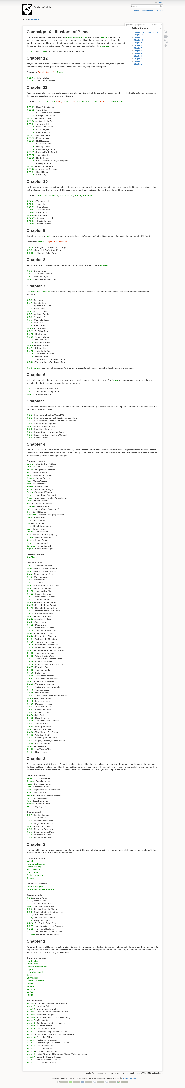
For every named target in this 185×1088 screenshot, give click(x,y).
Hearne (30, 486)
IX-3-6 (29, 829)
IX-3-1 (29, 815)
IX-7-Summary (33, 368)
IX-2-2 (29, 901)
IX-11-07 (30, 124)
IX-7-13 (30, 337)
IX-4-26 (30, 636)
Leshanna (62, 242)
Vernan (30, 778)
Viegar (30, 795)
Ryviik (29, 489)
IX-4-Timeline (33, 557)
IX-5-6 (29, 429)
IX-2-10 (30, 923)
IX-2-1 (29, 898)
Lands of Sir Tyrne (35, 886)
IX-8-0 (29, 271)
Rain (29, 789)
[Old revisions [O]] (166, 36)
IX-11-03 (30, 113)
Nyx (67, 195)
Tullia (61, 195)
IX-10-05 (31, 212)
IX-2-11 (30, 926)
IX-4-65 (30, 746)
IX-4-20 (30, 619)
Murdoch (31, 467)
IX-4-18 (30, 613)
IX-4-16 (30, 608)
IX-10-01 (31, 201)
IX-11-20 (30, 160)
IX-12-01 (31, 78)
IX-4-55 (30, 718)
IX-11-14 (30, 144)
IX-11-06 (30, 121)
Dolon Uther (32, 964)
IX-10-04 (31, 209)
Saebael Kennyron (35, 875)
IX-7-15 (30, 342)
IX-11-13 (30, 141)
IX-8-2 (29, 276)
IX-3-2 (29, 818)
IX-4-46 (30, 693)
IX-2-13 (30, 932)
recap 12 (31, 1034)
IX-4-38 (30, 670)
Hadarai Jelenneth (35, 972)
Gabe (29, 517)
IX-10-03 (31, 207)
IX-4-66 (30, 749)
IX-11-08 (30, 127)
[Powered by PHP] (86, 1082)
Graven (30, 492)
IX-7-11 (30, 331)
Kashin (49, 236)
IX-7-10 (30, 328)
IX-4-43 (30, 684)
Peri (54, 72)
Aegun (41, 242)
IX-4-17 (30, 611)
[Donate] (74, 1082)
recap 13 (31, 1037)
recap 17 (31, 1048)
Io (27, 520)
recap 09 (31, 1026)
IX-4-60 (30, 732)
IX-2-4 (29, 906)
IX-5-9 (29, 437)
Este (46, 101)
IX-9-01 (30, 250)
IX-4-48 (30, 698)
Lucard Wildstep (34, 867)
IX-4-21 (30, 622)
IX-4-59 (30, 729)
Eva (71, 195)
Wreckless (31, 515)
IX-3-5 (29, 826)
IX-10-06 (31, 215)
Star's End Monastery (40, 291)
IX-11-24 (30, 172)
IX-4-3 (29, 571)
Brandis (30, 803)
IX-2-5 (29, 909)
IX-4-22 (30, 625)
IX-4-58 (30, 726)
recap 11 (31, 1031)
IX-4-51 (30, 707)
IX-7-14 (30, 339)
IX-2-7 (29, 915)
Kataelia (30, 986)
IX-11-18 (30, 155)
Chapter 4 (138, 56)
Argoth (30, 548)
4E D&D (30, 51)
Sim (28, 806)
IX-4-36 (30, 664)
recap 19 (31, 1054)
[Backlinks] (166, 41)
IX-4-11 (30, 594)
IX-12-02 (31, 81)
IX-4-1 (29, 565)
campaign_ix (34, 20)
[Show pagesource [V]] (166, 32)
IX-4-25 (30, 633)
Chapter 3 (138, 59)
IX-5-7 (29, 432)
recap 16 (31, 1045)
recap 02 (31, 1006)
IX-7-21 (30, 359)
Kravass (104, 101)
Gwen (40, 101)
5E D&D (42, 51)
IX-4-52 (30, 709)
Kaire (29, 801)
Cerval (30, 532)
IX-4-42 (30, 681)
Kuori (29, 481)
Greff (29, 472)
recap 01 (31, 1003)
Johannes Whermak (36, 981)
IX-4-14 (30, 602)
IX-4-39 (30, 673)
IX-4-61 (30, 735)
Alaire (29, 509)
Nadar (29, 475)
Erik (28, 503)
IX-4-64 (30, 743)
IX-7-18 (30, 351)
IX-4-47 (30, 695)
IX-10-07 (31, 218)
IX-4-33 (30, 656)
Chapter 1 (138, 64)
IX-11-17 (30, 152)
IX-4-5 (29, 577)
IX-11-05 (30, 118)
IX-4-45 (30, 690)
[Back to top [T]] (166, 45)
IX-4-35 (30, 661)
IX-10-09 (31, 224)
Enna (29, 526)
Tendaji (59, 101)
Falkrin (30, 995)
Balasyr (30, 470)
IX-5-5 (29, 426)
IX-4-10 (30, 591)
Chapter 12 (138, 35)
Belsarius (31, 546)
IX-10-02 (31, 204)
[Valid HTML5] (98, 1082)
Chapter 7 (138, 48)
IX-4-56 (30, 721)
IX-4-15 (30, 605)
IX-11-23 (30, 169)
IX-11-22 (30, 166)
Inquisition (104, 265)
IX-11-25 (30, 175)
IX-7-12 (30, 334)
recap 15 (31, 1043)
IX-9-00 (30, 247)
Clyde (48, 72)
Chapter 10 (138, 40)
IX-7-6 (29, 317)
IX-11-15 (30, 146)
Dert (28, 512)
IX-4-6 (29, 580)
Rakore (104, 37)
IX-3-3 (29, 820)
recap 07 (31, 1020)
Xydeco (95, 101)
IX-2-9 (29, 920)
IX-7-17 (30, 348)
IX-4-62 (30, 738)
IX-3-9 (29, 837)
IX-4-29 (30, 644)
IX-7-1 (29, 303)
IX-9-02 (30, 253)
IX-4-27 (30, 639)
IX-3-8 (29, 835)
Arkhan (30, 498)
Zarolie (60, 72)
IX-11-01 (30, 107)
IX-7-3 (29, 308)
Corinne (30, 506)
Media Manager (148, 10)
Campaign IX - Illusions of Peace (147, 32)
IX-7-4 (29, 311)
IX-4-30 (30, 647)
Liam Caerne (32, 872)
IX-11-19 (30, 158)
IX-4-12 (30, 596)
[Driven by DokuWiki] (122, 1082)
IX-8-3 (29, 279)
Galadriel (81, 101)
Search (161, 6)
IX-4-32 (30, 653)
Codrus (30, 537)
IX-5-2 (29, 418)
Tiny (28, 523)
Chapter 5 (138, 53)
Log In (160, 2)
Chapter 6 (138, 51)
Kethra (41, 195)
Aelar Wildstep (33, 869)
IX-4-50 (30, 704)
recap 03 (31, 1009)
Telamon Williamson (36, 864)
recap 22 (31, 1062)
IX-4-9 (29, 588)
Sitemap (159, 10)
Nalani (66, 101)
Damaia (41, 72)
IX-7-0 (29, 300)
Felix (29, 792)
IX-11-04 (30, 115)
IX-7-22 (30, 362)
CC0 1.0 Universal (129, 1078)
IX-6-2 (29, 391)
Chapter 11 (138, 37)
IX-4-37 (30, 667)
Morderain (87, 195)
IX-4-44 (30, 687)
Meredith (31, 989)
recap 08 (31, 1023)
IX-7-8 (29, 323)
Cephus (30, 969)
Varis (29, 484)
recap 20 (31, 1057)
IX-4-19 (30, 616)
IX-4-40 (30, 676)
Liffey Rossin (32, 978)
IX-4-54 (30, 715)
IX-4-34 (30, 659)
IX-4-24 (30, 630)
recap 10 (31, 1028)
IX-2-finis (31, 934)
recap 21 (31, 1060)
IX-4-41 (30, 678)
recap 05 (31, 1014)
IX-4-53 (30, 712)
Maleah (30, 861)
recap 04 (31, 1011)
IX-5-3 (29, 421)
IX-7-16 (30, 345)
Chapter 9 (138, 43)
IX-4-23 (30, 628)
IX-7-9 (29, 325)
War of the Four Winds (76, 37)
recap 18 (31, 1051)
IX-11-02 (30, 110)
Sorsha (30, 464)
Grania (30, 983)
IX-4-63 (30, 741)
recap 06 (31, 1017)
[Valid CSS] (110, 1082)
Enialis (48, 195)
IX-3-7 (29, 832)
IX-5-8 (29, 435)
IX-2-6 (29, 912)
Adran (29, 543)
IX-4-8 (29, 585)
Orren (29, 500)
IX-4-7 (29, 582)
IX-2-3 (29, 903)
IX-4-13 (30, 599)
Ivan (28, 529)
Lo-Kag (30, 992)
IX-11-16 (30, 149)
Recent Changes (133, 10)
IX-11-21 (30, 163)
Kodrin (30, 540)
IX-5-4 (29, 423)
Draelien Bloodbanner (37, 966)
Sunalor (30, 975)
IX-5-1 (29, 415)
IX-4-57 (30, 723)
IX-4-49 (30, 701)
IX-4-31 (30, 650)
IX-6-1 (29, 388)
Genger (48, 242)
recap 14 (31, 1040)
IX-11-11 (30, 135)
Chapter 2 (138, 61)
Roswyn (30, 478)
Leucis (55, 195)
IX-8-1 (29, 274)
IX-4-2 (29, 568)
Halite (52, 101)
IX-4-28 (30, 642)
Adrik (29, 534)
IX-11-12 (30, 138)
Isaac (88, 101)
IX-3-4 (29, 823)
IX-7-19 (30, 354)
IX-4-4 (29, 574)
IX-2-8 (29, 917)
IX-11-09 (30, 130)
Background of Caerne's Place (40, 889)
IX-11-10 (30, 132)
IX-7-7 (29, 320)
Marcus (77, 195)
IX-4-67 (30, 752)
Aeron (29, 495)
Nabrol (115, 380)
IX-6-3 (29, 394)
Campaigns (105, 46)
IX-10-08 (31, 221)
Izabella (112, 101)
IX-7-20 (30, 356)
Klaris (73, 101)
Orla (55, 242)
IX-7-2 (29, 306)
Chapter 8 (138, 46)
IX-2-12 (30, 929)
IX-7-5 (29, 314)
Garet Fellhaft (33, 961)
